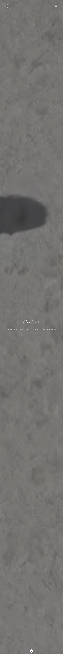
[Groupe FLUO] (6, 6)
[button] (31, 649)
